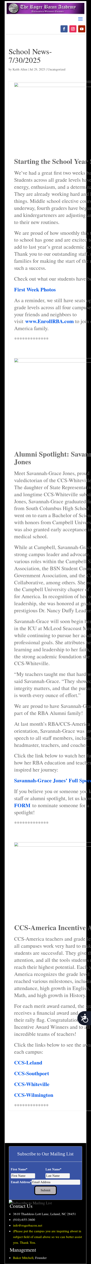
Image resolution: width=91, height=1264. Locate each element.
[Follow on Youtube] (81, 28)
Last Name (53, 1169)
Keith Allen (20, 69)
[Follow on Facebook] (64, 28)
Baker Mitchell (23, 1257)
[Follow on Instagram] (72, 28)
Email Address (21, 1182)
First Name (19, 1169)
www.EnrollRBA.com (49, 321)
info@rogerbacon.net (27, 1225)
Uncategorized (56, 69)
